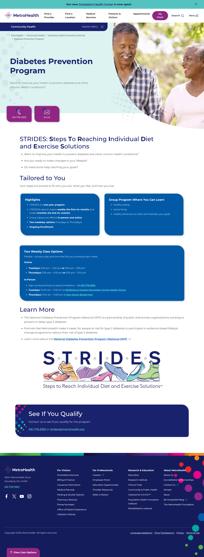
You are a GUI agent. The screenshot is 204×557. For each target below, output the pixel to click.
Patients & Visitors (115, 15)
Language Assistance (141, 532)
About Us (168, 475)
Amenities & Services (68, 475)
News (166, 494)
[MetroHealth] (21, 15)
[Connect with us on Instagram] (29, 496)
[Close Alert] (196, 4)
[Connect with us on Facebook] (6, 496)
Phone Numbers (65, 504)
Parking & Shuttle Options (70, 494)
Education (133, 475)
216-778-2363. (88, 285)
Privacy (180, 532)
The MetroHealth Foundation (179, 504)
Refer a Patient (100, 494)
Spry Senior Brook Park (79, 294)
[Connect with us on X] (14, 496)
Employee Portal (101, 480)
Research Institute (137, 480)
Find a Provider (49, 15)
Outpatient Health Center (96, 4)
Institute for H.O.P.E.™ (139, 494)
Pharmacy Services (67, 499)
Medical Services (91, 15)
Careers (97, 475)
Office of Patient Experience (71, 509)
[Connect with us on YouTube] (22, 496)
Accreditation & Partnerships (179, 480)
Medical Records (65, 489)
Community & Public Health (142, 489)
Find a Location (70, 15)
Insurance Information (68, 485)
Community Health (35, 35)
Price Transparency (164, 532)
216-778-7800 (12, 486)
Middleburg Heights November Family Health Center (95, 290)
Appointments (141, 13)
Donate (168, 489)
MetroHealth (17, 35)
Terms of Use (193, 532)
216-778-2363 (37, 429)
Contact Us (169, 485)
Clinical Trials (135, 485)
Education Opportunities (105, 485)
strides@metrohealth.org (67, 429)
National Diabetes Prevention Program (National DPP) (90, 339)
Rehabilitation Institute (140, 508)
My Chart (160, 16)
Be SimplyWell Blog (174, 499)
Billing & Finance (66, 480)
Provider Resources (103, 489)
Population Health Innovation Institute (66, 35)
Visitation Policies (66, 514)
